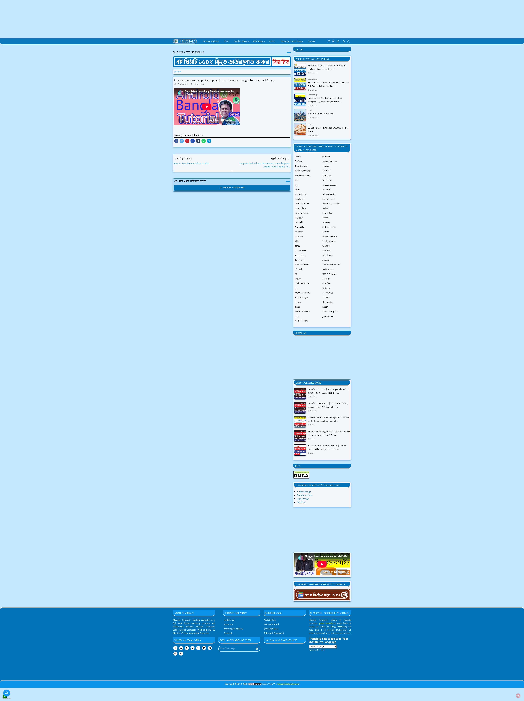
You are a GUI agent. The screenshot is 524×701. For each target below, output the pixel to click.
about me (228, 624)
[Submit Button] (257, 648)
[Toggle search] (348, 41)
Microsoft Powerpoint (274, 633)
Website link (270, 620)
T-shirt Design (304, 491)
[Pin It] (187, 141)
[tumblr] (186, 648)
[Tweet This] (182, 141)
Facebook (228, 633)
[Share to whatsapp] (203, 141)
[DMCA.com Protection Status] (301, 474)
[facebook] (338, 41)
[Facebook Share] (176, 141)
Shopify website (304, 495)
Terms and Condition (233, 628)
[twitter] (204, 648)
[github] (181, 653)
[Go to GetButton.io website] (6, 698)
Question (301, 502)
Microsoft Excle (271, 628)
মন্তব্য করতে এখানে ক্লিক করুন (233, 187)
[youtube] (329, 41)
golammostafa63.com (288, 684)
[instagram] (209, 648)
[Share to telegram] (209, 141)
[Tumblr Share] (198, 141)
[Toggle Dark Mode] (344, 41)
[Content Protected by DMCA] (255, 684)
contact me (229, 620)
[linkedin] (192, 648)
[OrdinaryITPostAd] (232, 61)
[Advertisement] (82, 19)
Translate (329, 650)
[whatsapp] (333, 41)
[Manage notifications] (518, 695)
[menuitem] (210, 41)
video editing (312, 79)
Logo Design (303, 498)
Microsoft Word (271, 624)
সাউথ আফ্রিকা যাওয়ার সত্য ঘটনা (321, 113)
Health (310, 110)
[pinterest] (198, 648)
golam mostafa (326, 623)
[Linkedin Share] (192, 141)
